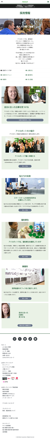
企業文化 (30, 70)
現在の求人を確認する (25, 325)
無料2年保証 (5, 389)
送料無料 (8, 393)
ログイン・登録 (6, 371)
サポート (3, 345)
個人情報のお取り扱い (8, 427)
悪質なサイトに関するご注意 (10, 418)
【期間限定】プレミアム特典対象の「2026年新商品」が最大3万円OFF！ (25, 6)
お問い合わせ (6, 355)
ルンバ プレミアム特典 (8, 367)
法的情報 (4, 431)
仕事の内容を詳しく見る (25, 120)
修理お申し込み (6, 353)
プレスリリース (6, 408)
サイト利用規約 (6, 425)
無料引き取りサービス (8, 395)
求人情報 (30, 79)
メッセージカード (7, 397)
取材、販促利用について (8, 410)
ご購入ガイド (6, 369)
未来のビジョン (7, 75)
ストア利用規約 (6, 375)
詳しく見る (25, 166)
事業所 (4, 79)
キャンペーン (6, 364)
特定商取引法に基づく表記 (9, 373)
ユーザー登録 (6, 351)
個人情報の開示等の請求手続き (10, 429)
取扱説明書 (5, 349)
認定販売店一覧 (6, 416)
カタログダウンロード (8, 357)
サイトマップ (6, 423)
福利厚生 (30, 75)
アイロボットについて (8, 403)
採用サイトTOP (6, 70)
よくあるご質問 (6, 347)
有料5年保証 (5, 391)
